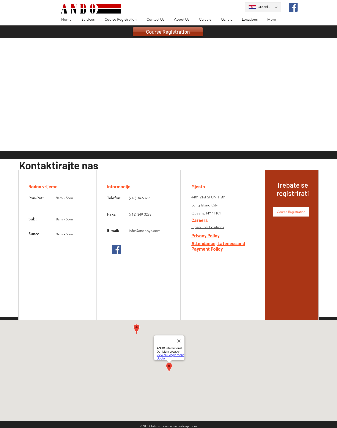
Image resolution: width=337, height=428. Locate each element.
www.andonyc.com (183, 426)
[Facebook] (293, 7)
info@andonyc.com (144, 230)
